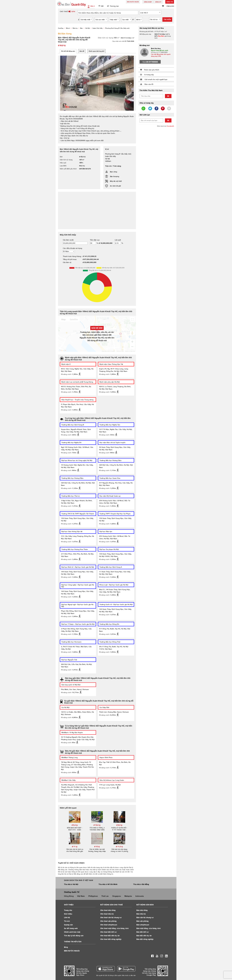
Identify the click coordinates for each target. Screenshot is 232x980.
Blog (66, 947)
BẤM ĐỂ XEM (96, 328)
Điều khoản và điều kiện (129, 975)
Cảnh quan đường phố (96, 51)
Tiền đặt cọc (95, 240)
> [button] (131, 83)
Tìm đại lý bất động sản (73, 936)
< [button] (63, 83)
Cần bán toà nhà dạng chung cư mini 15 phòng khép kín (119, 851)
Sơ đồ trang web (71, 928)
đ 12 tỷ (97, 846)
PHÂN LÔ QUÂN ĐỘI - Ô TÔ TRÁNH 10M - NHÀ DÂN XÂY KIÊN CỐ (119, 830)
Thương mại (114, 6)
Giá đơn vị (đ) (68, 240)
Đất (102, 6)
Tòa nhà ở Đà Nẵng (141, 884)
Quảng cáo (68, 925)
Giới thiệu (68, 914)
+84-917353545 (151, 62)
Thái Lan (105, 896)
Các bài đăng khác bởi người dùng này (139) (160, 55)
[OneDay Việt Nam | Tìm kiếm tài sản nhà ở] (71, 4)
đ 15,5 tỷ (97, 825)
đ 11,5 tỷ (119, 846)
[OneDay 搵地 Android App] (126, 968)
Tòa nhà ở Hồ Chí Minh (108, 884)
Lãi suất (118, 240)
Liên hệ (67, 917)
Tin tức (67, 921)
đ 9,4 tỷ (75, 825)
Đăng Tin (170, 2)
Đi (168, 96)
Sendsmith (170, 126)
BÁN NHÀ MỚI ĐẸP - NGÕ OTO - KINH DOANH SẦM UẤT (74, 830)
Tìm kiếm (167, 19)
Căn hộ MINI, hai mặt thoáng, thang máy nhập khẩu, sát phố (97, 851)
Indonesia (139, 896)
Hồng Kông (69, 896)
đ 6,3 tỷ (119, 825)
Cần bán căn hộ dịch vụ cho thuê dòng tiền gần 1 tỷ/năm (74, 851)
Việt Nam (81, 896)
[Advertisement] (156, 166)
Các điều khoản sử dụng (72, 248)
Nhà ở (92, 6)
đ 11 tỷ (74, 846)
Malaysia (128, 896)
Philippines (93, 896)
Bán (142, 910)
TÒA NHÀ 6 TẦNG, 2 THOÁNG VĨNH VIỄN (97, 829)
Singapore (116, 896)
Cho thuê (108, 910)
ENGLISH (170, 6)
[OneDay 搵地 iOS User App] (106, 968)
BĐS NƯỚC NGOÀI (133, 2)
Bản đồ (82, 51)
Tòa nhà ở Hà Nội (71, 884)
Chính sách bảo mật (72, 932)
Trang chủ (68, 910)
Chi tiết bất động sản (68, 51)
